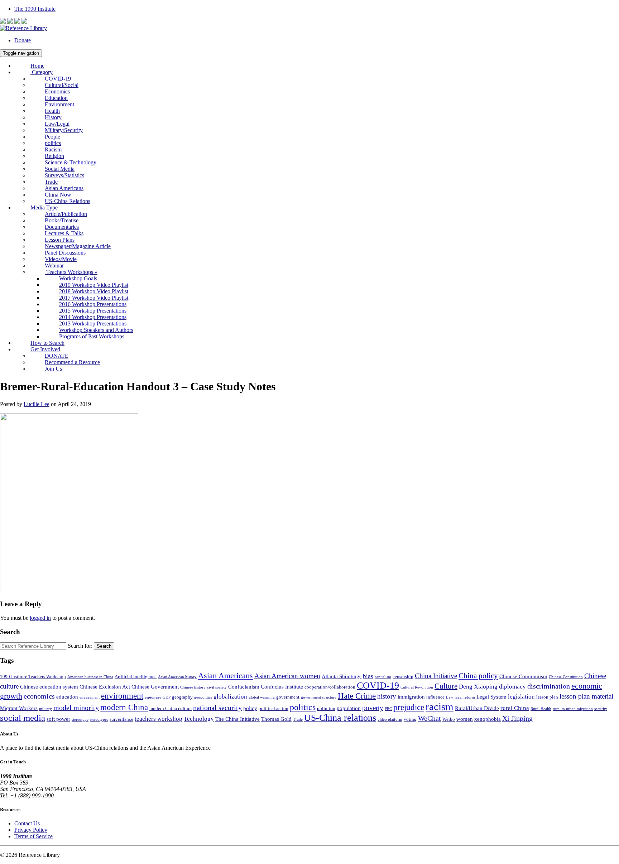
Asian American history (177, 677)
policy (250, 708)
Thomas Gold (276, 719)
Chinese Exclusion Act (105, 687)
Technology (199, 718)
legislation (521, 696)
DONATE (56, 356)
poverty (372, 707)
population (349, 708)
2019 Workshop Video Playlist (93, 285)
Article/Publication (66, 214)
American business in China (90, 677)
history (386, 696)
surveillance (121, 719)
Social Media (60, 169)
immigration (411, 697)
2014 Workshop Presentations (92, 317)
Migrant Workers (19, 708)
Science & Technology (70, 162)
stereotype (80, 719)
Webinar (54, 265)
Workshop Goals (78, 278)
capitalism (383, 677)
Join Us (53, 369)
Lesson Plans (60, 240)
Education (56, 98)
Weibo (448, 719)
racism (440, 706)
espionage (153, 697)
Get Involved (45, 349)
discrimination (548, 686)
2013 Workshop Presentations (92, 323)
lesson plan (547, 697)
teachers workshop (158, 718)
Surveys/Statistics (64, 175)
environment (122, 695)
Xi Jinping (517, 718)
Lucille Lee (36, 404)
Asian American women (287, 676)
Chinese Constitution (566, 677)
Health (52, 111)
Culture (446, 686)
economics (39, 696)
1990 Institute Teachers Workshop (33, 676)
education (67, 697)
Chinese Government (155, 687)
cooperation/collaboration (329, 687)
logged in (40, 618)
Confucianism (243, 687)
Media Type (44, 207)
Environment (59, 104)
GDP (167, 697)
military (45, 709)
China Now (58, 195)
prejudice (408, 707)
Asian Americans (64, 188)
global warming (262, 697)
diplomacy (512, 686)
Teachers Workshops (71, 272)
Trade (51, 182)
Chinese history (193, 687)
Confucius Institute (282, 687)
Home (37, 66)
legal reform (465, 697)
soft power (58, 719)
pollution (326, 708)
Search (104, 646)
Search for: (80, 646)
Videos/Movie (61, 259)
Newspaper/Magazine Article (78, 246)
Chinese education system (49, 687)
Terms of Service (33, 836)
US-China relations (340, 718)
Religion (54, 156)
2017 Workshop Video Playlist (93, 298)
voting (410, 719)
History (53, 117)
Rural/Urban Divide (477, 708)
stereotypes (99, 719)
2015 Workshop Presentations (92, 311)
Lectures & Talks (64, 233)
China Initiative (436, 676)
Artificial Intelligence (136, 676)
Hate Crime (357, 695)
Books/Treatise (61, 220)
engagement (90, 697)
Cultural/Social (61, 85)
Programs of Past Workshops (91, 336)
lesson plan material (586, 696)
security (600, 709)
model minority (76, 707)
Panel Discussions (65, 253)
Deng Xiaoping (478, 686)
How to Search (47, 343)
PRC (388, 709)
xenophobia (487, 719)
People (52, 137)
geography (182, 697)
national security (217, 707)
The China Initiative (237, 719)
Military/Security (64, 130)
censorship (403, 676)
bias (368, 676)
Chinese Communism (523, 676)
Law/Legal (57, 124)
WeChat (429, 718)
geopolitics (203, 697)
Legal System (491, 697)
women (464, 719)
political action (273, 708)
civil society (217, 687)
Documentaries (62, 227)
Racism (53, 149)
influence (435, 697)
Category (41, 72)
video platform (390, 719)
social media (22, 718)
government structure (318, 697)
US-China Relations (67, 201)
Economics (57, 91)
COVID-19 (58, 79)
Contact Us (27, 823)
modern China (124, 707)
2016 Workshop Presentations (92, 304)
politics (53, 143)
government (287, 697)
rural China (514, 708)
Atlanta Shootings (341, 676)
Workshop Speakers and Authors (96, 330)
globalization (230, 696)
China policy (478, 676)
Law (449, 697)
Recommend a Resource (72, 362)
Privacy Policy (30, 830)
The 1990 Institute (35, 9)
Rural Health (541, 709)
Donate (22, 40)
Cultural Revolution (416, 687)
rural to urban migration (573, 709)
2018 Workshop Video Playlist (93, 291)
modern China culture (170, 708)
